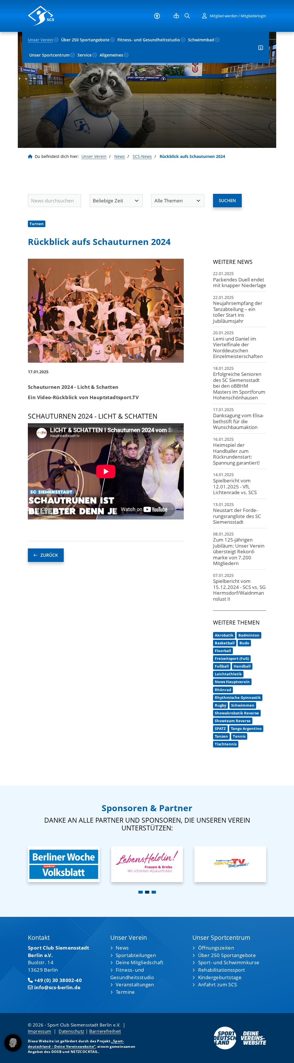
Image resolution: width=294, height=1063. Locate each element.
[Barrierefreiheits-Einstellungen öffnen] (157, 16)
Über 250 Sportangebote (85, 39)
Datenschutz (71, 1031)
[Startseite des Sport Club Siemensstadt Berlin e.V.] (54, 16)
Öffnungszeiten (216, 947)
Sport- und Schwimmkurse (229, 962)
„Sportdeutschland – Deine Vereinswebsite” (76, 1044)
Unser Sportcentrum (49, 55)
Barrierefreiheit (105, 1031)
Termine (125, 992)
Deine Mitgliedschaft (140, 962)
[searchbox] (54, 200)
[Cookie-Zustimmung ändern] (13, 1043)
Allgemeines (111, 55)
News (119, 156)
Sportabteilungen (136, 955)
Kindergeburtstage (219, 977)
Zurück (49, 555)
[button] (140, 892)
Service (85, 55)
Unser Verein (40, 39)
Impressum (39, 1031)
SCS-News (142, 156)
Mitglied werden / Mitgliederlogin (238, 15)
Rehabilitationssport (221, 970)
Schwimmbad (201, 39)
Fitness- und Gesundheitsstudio (148, 39)
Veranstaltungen (135, 984)
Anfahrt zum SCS (217, 984)
